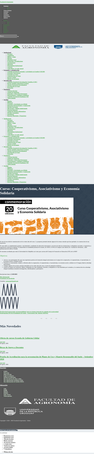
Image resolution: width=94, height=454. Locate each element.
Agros (8, 7)
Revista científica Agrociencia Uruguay (18, 83)
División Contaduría (13, 113)
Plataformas (6, 6)
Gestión (6, 99)
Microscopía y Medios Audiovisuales (17, 108)
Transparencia (11, 62)
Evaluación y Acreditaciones (15, 61)
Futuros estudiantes (7, 10)
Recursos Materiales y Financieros (16, 116)
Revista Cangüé (7, 16)
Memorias (10, 64)
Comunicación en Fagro (14, 76)
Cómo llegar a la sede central (15, 68)
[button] (9, 430)
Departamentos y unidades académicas (18, 95)
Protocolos (10, 88)
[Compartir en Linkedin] (51, 318)
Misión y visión (11, 57)
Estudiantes (6, 11)
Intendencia (10, 114)
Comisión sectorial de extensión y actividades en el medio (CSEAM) (26, 71)
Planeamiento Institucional (14, 65)
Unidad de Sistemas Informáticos (16, 111)
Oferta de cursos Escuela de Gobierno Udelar (19, 338)
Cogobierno (10, 55)
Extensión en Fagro (12, 74)
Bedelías (9, 101)
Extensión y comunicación (11, 70)
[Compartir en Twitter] (46, 318)
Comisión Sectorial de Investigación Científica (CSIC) (22, 82)
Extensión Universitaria (13, 73)
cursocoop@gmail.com (12, 281)
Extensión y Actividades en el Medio (17, 104)
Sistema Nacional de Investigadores (17, 85)
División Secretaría (12, 107)
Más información (4, 277)
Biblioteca (10, 102)
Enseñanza (7, 89)
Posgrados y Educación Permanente (17, 94)
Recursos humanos (12, 110)
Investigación (8, 80)
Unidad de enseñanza (13, 92)
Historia (9, 58)
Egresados (6, 13)
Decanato (9, 54)
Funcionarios (6, 14)
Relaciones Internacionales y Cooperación (18, 105)
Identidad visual (11, 60)
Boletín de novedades (13, 79)
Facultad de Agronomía (6, 2)
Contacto (9, 67)
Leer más (2, 342)
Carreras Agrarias (12, 91)
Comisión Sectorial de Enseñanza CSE (18, 96)
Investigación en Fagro (13, 86)
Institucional (7, 52)
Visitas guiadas (11, 98)
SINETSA (6, 17)
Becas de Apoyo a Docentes (12, 347)
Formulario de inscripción (7, 278)
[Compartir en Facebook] (41, 318)
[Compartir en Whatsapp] (56, 318)
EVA (8, 9)
